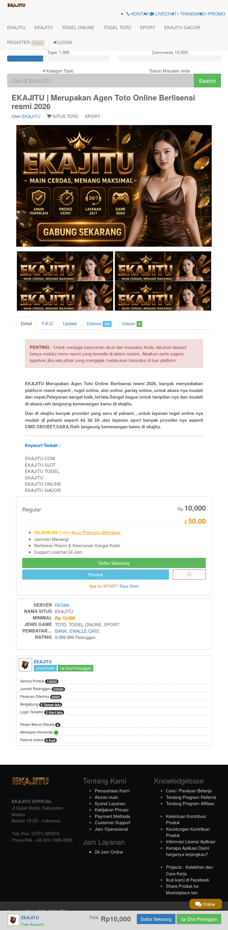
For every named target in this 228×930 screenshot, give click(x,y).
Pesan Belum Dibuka (39, 725)
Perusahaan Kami (112, 790)
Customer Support (112, 822)
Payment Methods (112, 816)
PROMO (216, 13)
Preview (95, 574)
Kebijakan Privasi (111, 809)
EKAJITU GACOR (182, 27)
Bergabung (40, 704)
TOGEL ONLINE (78, 27)
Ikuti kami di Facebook (187, 880)
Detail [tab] (26, 323)
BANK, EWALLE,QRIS (77, 631)
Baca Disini (129, 586)
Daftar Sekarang (114, 563)
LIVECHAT (165, 13)
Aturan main (106, 797)
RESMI (62, 605)
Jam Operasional (111, 829)
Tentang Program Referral (191, 797)
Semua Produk (38, 681)
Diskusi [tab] (98, 323)
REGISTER (25, 42)
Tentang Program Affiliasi (190, 803)
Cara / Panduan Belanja (189, 790)
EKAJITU (16, 27)
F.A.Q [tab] (47, 323)
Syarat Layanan (110, 803)
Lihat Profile (45, 668)
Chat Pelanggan (77, 668)
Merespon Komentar (38, 732)
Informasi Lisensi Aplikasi (190, 841)
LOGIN (64, 42)
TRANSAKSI (192, 13)
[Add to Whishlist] (189, 574)
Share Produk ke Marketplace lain (182, 889)
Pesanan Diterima (40, 697)
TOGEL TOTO (117, 27)
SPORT (147, 27)
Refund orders (37, 740)
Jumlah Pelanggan (42, 689)
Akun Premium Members (96, 532)
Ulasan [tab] (131, 323)
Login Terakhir (41, 712)
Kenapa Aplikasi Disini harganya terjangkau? (187, 851)
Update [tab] (70, 323)
